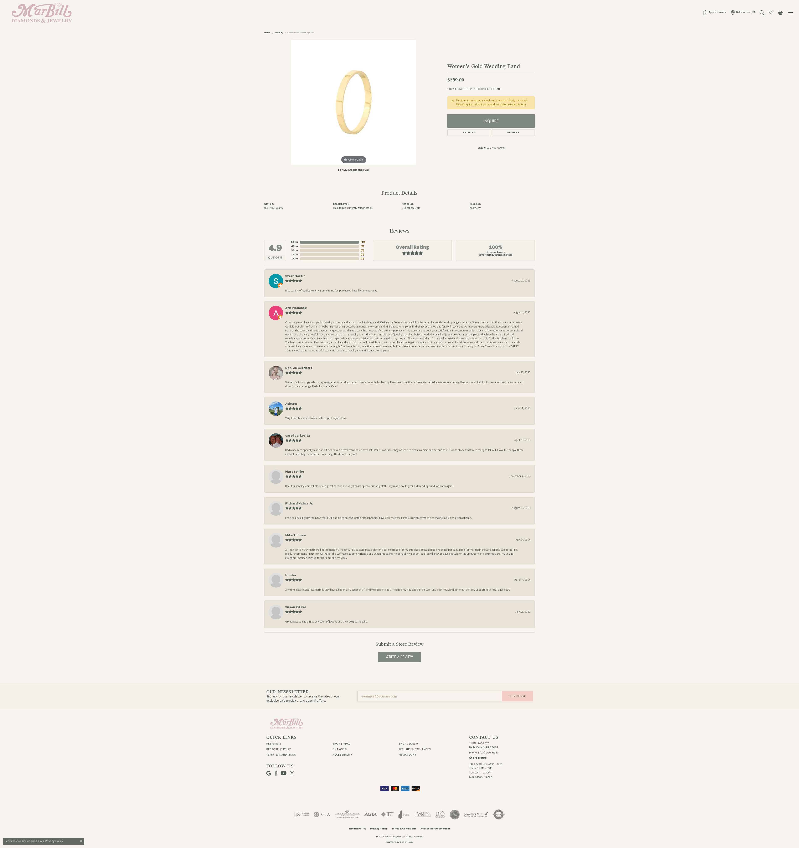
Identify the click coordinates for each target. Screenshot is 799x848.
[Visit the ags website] (347, 814)
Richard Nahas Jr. (299, 504)
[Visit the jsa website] (455, 814)
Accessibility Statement (435, 828)
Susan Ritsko (295, 607)
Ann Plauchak (296, 308)
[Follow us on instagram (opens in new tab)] (292, 773)
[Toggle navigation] (791, 12)
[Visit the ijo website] (302, 814)
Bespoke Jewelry (278, 749)
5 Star (294, 242)
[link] (714, 12)
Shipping (469, 132)
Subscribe (517, 696)
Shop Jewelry (409, 743)
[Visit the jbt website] (387, 814)
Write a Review (399, 657)
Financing (340, 749)
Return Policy (357, 828)
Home (267, 32)
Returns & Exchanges (415, 749)
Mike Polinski (295, 535)
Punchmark (406, 842)
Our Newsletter (287, 692)
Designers (273, 743)
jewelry (279, 32)
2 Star (294, 254)
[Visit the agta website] (370, 814)
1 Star (294, 258)
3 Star (294, 250)
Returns (513, 132)
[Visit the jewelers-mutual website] (476, 814)
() (363, 242)
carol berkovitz (297, 436)
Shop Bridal (341, 743)
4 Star (294, 246)
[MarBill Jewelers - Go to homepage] (286, 723)
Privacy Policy (378, 828)
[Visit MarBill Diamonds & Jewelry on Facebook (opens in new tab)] (276, 773)
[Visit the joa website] (404, 814)
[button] (761, 12)
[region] (353, 102)
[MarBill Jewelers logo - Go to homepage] (40, 12)
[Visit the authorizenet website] (498, 814)
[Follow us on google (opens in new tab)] (268, 773)
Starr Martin (295, 276)
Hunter (291, 575)
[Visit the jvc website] (423, 814)
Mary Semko (294, 472)
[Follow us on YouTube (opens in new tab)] (284, 773)
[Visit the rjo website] (440, 814)
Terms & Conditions (281, 754)
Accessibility (342, 754)
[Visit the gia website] (322, 814)
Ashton (291, 404)
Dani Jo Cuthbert (298, 368)
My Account (407, 754)
